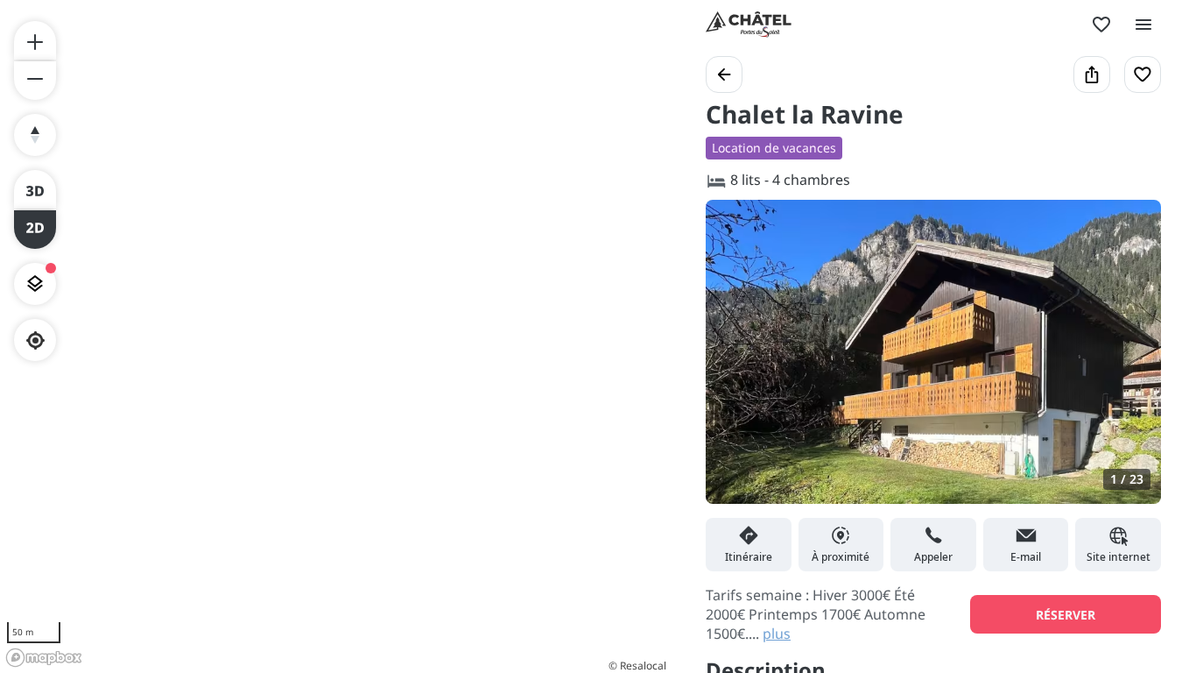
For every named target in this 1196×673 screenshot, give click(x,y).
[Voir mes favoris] (1101, 24)
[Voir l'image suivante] (1129, 362)
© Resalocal (637, 665)
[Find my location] (35, 340)
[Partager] (1091, 74)
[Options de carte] (35, 284)
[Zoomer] (35, 40)
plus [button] (777, 633)
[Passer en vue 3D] (35, 189)
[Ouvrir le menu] (1143, 24)
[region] (335, 336)
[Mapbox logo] (43, 658)
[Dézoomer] (35, 80)
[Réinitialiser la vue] (35, 135)
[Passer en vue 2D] (35, 229)
